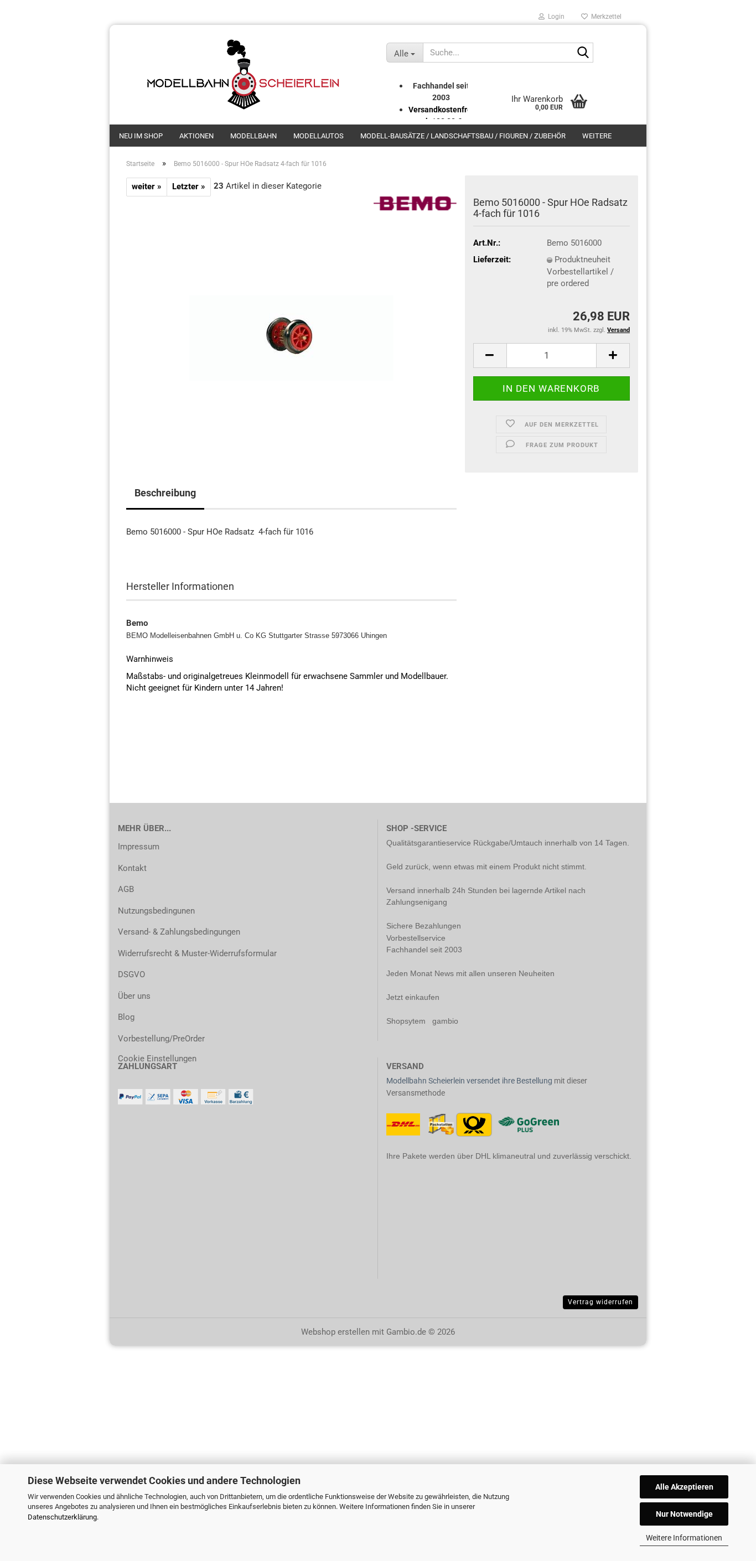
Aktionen (196, 136)
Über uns (134, 996)
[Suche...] (582, 53)
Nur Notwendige (684, 1514)
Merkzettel (605, 16)
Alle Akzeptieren (684, 1486)
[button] (489, 355)
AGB (126, 889)
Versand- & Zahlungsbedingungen (179, 932)
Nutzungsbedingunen (156, 911)
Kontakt (132, 868)
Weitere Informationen (684, 1537)
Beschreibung (165, 493)
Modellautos (318, 136)
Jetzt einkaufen (412, 997)
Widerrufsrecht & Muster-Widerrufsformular (197, 953)
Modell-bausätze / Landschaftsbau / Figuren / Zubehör (463, 136)
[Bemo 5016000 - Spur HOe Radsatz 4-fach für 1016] (291, 320)
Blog (126, 1017)
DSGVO (131, 974)
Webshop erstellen (335, 1332)
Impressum (138, 847)
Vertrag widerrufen (600, 1302)
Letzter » (188, 186)
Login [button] (555, 16)
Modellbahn (253, 136)
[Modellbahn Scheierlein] (244, 75)
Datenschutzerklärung (62, 1517)
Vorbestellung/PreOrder (161, 1039)
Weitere (597, 136)
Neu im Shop (141, 136)
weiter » (147, 186)
